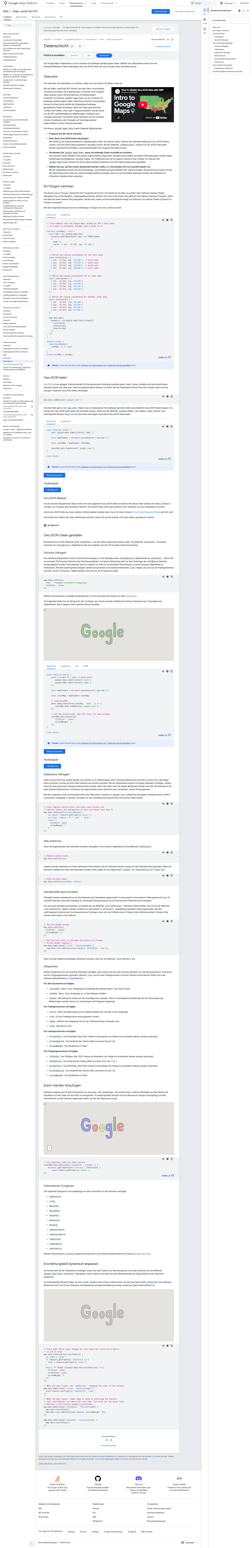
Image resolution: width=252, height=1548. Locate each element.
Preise (62, 3)
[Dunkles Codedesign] (167, 220)
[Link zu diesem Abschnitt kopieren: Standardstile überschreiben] (80, 892)
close (247, 10)
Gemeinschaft (107, 3)
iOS (88, 55)
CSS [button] (76, 666)
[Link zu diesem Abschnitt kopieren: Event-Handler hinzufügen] (83, 1085)
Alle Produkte (146, 1532)
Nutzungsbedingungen (156, 1521)
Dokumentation (76, 3)
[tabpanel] (109, 293)
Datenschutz (65, 1542)
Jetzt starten (161, 11)
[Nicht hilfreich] (172, 39)
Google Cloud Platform (113, 1532)
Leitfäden (7, 17)
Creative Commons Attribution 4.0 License (107, 1456)
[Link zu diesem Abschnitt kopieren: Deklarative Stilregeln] (72, 774)
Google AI (132, 1532)
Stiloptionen (131, 596)
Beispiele (36, 17)
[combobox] (203, 3)
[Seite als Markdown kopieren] (80, 46)
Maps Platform (28, 3)
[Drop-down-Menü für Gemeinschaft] (116, 3)
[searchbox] (17, 25)
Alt (61, 17)
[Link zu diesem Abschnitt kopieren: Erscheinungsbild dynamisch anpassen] (101, 1264)
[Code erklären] (163, 220)
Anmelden (244, 3)
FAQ (40, 1508)
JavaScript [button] (65, 215)
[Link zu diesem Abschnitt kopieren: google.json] (61, 525)
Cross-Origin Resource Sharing (146, 512)
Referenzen (21, 17)
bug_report (239, 10)
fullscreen (243, 10)
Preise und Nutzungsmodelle (159, 1508)
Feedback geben (163, 46)
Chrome (83, 1532)
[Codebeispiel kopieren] (172, 220)
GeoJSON (48, 384)
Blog (94, 3)
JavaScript (104, 55)
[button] (17, 147)
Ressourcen (50, 17)
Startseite (47, 39)
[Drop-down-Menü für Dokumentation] (86, 3)
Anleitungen (43, 1517)
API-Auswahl (43, 1513)
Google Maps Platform (73, 39)
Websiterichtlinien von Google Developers (78, 1459)
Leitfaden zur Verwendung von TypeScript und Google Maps (105, 365)
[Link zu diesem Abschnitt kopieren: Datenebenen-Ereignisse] (76, 1186)
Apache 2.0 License (152, 1456)
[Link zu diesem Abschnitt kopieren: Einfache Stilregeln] (69, 553)
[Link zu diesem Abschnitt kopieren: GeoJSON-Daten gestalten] (85, 535)
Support (150, 1517)
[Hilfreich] (168, 39)
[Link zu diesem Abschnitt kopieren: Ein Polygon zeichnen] (76, 186)
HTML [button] (85, 666)
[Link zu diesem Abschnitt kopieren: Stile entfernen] (64, 841)
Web (6, 11)
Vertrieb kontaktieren (185, 11)
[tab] (51, 215)
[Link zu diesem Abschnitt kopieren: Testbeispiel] (61, 483)
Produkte (50, 3)
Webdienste (98, 1521)
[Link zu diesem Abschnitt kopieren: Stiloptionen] (60, 966)
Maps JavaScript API (25, 11)
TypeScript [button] (51, 215)
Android (74, 55)
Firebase (95, 1532)
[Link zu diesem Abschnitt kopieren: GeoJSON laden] (69, 377)
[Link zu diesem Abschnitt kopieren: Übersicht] (60, 76)
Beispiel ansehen (54, 475)
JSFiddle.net (52, 490)
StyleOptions (63, 545)
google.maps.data (142, 1254)
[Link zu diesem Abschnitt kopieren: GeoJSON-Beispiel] (68, 498)
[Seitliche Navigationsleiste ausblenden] (31, 1543)
